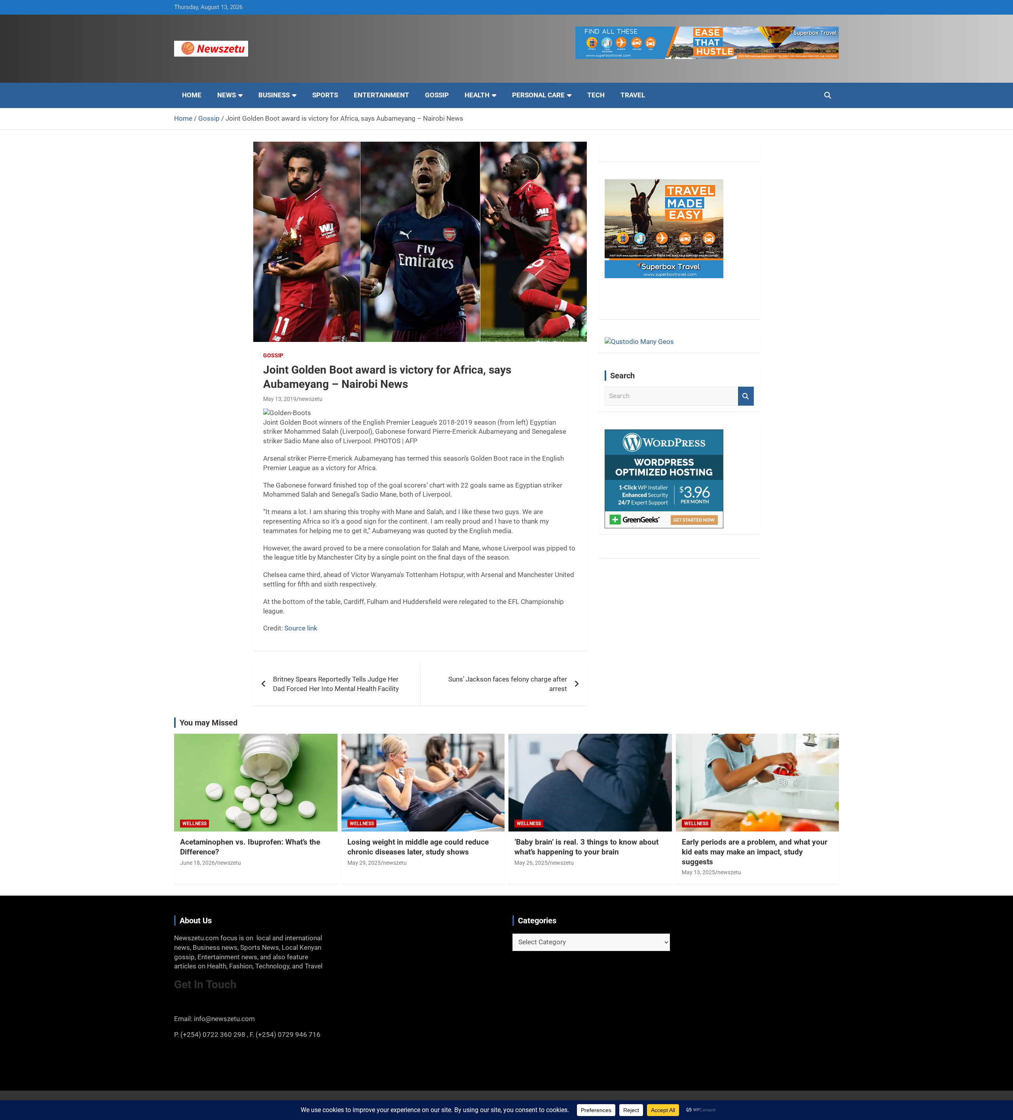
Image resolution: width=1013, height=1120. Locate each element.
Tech (596, 95)
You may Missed (208, 722)
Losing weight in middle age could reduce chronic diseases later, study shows (418, 846)
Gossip (437, 95)
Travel (632, 95)
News (226, 95)
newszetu (310, 399)
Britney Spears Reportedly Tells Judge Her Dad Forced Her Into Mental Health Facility (336, 684)
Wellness (194, 823)
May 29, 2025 (364, 863)
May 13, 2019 (279, 399)
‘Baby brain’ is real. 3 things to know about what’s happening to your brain (586, 846)
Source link (301, 628)
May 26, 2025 (531, 863)
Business (274, 95)
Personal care (538, 95)
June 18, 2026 (197, 863)
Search (746, 396)
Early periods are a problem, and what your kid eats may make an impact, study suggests (754, 851)
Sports (325, 95)
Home (191, 95)
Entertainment (381, 95)
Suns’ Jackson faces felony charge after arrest (507, 684)
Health (477, 95)
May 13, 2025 (698, 872)
